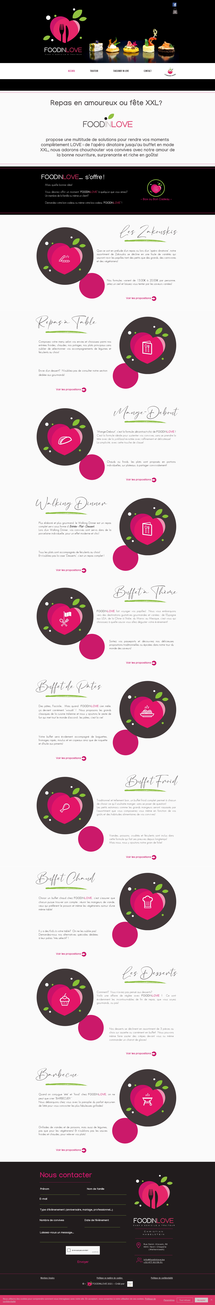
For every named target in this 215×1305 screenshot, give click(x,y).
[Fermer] (211, 1300)
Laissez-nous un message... (57, 1233)
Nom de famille (95, 1189)
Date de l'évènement (98, 1220)
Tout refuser (185, 1300)
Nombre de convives (52, 1220)
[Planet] (170, 71)
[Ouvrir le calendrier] (116, 1225)
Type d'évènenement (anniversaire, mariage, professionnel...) (76, 1210)
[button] (94, 71)
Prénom (44, 1189)
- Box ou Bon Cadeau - (156, 199)
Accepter (201, 1300)
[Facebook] (175, 5)
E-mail (43, 1199)
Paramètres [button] (169, 1300)
